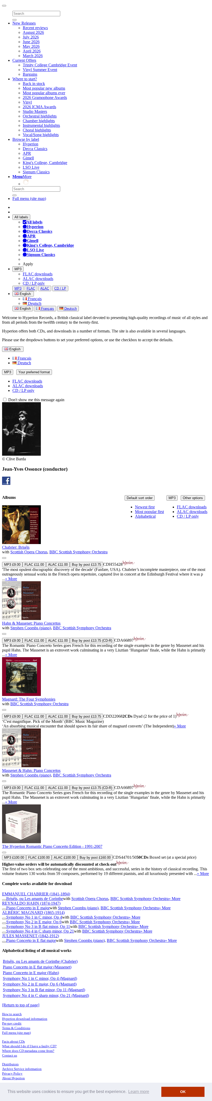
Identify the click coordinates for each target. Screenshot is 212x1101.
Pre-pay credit (11, 1023)
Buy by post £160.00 (95, 857)
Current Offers (24, 60)
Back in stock (34, 83)
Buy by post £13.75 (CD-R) (92, 640)
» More (11, 579)
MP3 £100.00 (14, 857)
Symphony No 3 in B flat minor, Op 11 (38, 926)
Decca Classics (35, 148)
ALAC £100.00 (64, 857)
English (25, 309)
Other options (193, 498)
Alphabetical (145, 516)
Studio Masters (35, 111)
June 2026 (31, 42)
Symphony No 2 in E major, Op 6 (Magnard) (40, 984)
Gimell (28, 158)
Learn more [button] (138, 1091)
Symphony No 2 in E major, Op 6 (34, 922)
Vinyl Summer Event (40, 69)
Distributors (10, 1064)
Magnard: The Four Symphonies (28, 699)
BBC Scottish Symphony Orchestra (78, 552)
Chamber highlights (39, 121)
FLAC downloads (37, 274)
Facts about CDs (13, 1041)
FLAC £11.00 (34, 565)
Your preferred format (34, 372)
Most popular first (149, 511)
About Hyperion (13, 1078)
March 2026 (33, 55)
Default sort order (140, 498)
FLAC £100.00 (39, 857)
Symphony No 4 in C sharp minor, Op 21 (40, 931)
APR (27, 153)
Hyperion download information (24, 1019)
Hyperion (30, 144)
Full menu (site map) (29, 198)
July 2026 (31, 37)
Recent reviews (35, 28)
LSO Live (31, 167)
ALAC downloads (38, 278)
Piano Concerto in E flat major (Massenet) (37, 967)
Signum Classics (36, 172)
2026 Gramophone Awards (45, 97)
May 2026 (31, 46)
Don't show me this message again (35, 400)
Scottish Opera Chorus (28, 552)
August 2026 (33, 32)
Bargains (30, 74)
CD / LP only (34, 283)
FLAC (31, 288)
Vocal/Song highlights (41, 135)
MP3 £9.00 (12, 565)
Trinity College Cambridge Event (50, 65)
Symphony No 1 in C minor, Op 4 (34, 917)
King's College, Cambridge (45, 162)
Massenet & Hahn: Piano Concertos (31, 770)
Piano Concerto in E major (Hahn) (31, 973)
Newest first (145, 507)
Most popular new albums (44, 88)
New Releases (24, 23)
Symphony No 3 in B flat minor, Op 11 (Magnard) (44, 990)
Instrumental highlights (41, 125)
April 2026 (32, 51)
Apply (28, 264)
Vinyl (27, 102)
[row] (106, 543)
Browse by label (25, 139)
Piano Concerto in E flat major (31, 940)
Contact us (9, 1055)
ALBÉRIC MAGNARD (33, 912)
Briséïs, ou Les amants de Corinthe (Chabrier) (40, 961)
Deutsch (34, 303)
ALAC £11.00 (58, 565)
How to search (12, 1014)
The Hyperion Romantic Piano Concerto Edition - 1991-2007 (52, 846)
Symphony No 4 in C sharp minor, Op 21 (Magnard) (46, 995)
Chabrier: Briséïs (15, 547)
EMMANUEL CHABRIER (36, 894)
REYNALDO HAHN (31, 903)
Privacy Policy (12, 1073)
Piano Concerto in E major (28, 908)
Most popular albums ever (44, 93)
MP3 (17, 269)
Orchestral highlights (40, 116)
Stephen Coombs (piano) (30, 628)
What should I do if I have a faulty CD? (29, 1046)
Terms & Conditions (16, 1028)
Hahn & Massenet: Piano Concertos (31, 623)
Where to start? (24, 79)
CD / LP (60, 288)
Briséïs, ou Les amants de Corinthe (34, 898)
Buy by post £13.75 (86, 565)
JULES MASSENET (30, 936)
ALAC (44, 288)
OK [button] (183, 1092)
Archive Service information (22, 1069)
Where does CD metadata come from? (28, 1051)
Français (34, 299)
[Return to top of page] (20, 1005)
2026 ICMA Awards (39, 107)
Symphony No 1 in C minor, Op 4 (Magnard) (40, 978)
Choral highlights (37, 130)
